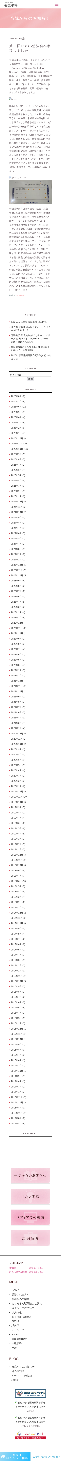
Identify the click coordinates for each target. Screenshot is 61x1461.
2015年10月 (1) (18, 1039)
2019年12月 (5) (18, 791)
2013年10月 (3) (18, 1102)
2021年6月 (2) (18, 712)
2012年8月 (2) (18, 1118)
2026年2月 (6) (18, 428)
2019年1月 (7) (18, 849)
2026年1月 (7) (18, 433)
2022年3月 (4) (18, 665)
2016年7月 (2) (18, 997)
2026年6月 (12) (18, 407)
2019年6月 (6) (18, 823)
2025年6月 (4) (18, 470)
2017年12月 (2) (18, 913)
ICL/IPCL (16, 1334)
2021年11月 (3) (18, 686)
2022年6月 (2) (18, 654)
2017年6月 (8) (18, 944)
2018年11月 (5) (18, 860)
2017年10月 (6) (18, 923)
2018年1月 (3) (18, 907)
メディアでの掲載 (21, 1375)
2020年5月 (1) (18, 765)
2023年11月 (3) (18, 570)
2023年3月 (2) (18, 607)
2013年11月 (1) (18, 1097)
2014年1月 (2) (18, 1092)
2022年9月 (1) (18, 639)
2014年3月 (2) (18, 1086)
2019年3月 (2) (18, 839)
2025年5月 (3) (18, 475)
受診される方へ (20, 1294)
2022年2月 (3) (18, 670)
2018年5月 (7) (18, 886)
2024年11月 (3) (18, 507)
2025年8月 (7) (18, 459)
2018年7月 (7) (18, 876)
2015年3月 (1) (18, 1065)
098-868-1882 (36, 1272)
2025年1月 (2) (18, 496)
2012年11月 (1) (18, 1113)
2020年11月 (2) (18, 739)
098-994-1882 (36, 1268)
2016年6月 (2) (18, 1002)
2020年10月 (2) (18, 744)
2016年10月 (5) (18, 981)
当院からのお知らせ (22, 1366)
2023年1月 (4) (18, 617)
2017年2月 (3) (18, 965)
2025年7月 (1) (18, 465)
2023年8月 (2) (18, 586)
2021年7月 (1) (18, 707)
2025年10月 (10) (19, 449)
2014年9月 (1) (18, 1076)
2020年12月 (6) (18, 733)
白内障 (15, 1321)
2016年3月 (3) (18, 1018)
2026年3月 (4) (18, 422)
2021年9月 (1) (18, 696)
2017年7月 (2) (18, 939)
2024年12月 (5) (18, 501)
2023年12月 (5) (18, 565)
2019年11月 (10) (19, 797)
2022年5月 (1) (18, 660)
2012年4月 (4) (18, 1123)
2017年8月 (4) (18, 934)
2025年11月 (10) (19, 443)
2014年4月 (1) (18, 1081)
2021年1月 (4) (18, 728)
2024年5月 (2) (18, 538)
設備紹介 (16, 1380)
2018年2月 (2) (18, 902)
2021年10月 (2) (18, 691)
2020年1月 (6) (18, 786)
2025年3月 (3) (18, 486)
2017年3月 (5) (18, 960)
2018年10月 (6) (18, 865)
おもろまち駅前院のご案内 (26, 1303)
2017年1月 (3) (18, 970)
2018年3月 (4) (18, 897)
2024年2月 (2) (18, 554)
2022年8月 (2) (18, 644)
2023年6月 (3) (18, 596)
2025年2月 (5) (18, 491)
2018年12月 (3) (18, 855)
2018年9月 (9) (18, 870)
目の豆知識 (17, 1371)
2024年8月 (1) (18, 523)
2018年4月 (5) (18, 891)
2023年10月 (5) (18, 575)
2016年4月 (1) (18, 1013)
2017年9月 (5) (18, 928)
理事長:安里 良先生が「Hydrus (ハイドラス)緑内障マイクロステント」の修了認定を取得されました (30, 338)
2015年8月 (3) (18, 1050)
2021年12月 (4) (18, 681)
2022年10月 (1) (18, 633)
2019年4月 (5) (18, 833)
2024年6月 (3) (18, 533)
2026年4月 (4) (18, 417)
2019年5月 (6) (18, 828)
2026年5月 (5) (18, 412)
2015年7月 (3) (18, 1055)
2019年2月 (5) (18, 844)
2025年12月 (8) (18, 438)
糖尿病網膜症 (19, 1339)
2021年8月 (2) (18, 702)
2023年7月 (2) (18, 591)
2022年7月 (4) (18, 649)
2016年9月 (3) (18, 986)
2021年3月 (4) (18, 723)
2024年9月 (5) (18, 517)
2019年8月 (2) (18, 812)
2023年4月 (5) (18, 602)
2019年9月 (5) (18, 807)
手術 (14, 1348)
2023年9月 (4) (18, 580)
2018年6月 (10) (18, 881)
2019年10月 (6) (18, 802)
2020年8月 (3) (18, 754)
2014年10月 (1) (18, 1071)
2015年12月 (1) (18, 1029)
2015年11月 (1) (18, 1034)
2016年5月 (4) (18, 1007)
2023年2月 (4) (18, 612)
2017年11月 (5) (18, 918)
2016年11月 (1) (18, 976)
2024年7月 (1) (18, 528)
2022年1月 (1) (18, 675)
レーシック (17, 1330)
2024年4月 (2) (18, 544)
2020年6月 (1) (18, 760)
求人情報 (16, 1312)
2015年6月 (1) (18, 1060)
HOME (15, 1290)
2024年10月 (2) (18, 512)
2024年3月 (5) (18, 549)
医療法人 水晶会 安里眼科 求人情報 (29, 322)
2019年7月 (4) (18, 818)
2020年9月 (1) (18, 749)
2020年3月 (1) (18, 776)
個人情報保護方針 (21, 1317)
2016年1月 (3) (18, 1023)
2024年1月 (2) (18, 559)
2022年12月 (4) (18, 623)
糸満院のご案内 (20, 1299)
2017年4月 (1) (18, 955)
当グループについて (22, 1308)
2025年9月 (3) (18, 454)
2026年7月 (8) (18, 401)
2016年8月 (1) (18, 992)
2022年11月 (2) (18, 628)
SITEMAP (17, 1263)
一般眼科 (16, 1343)
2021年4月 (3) (18, 717)
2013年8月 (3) (18, 1107)
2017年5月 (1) (18, 949)
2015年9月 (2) (18, 1044)
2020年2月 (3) (18, 781)
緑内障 (15, 1325)
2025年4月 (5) (18, 480)
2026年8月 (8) (18, 396)
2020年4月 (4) (18, 770)
